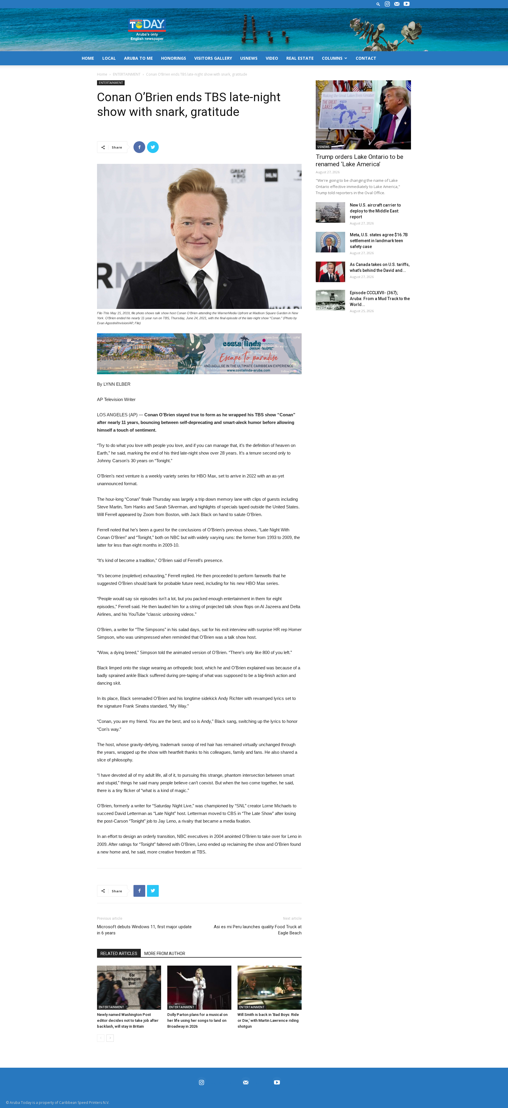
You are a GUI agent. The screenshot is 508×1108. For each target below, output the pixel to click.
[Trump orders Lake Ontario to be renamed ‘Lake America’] (363, 114)
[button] (378, 4)
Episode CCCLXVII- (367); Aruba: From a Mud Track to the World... (380, 298)
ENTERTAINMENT (127, 74)
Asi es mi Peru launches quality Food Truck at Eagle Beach (258, 930)
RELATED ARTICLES (119, 953)
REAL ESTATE (300, 58)
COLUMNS (332, 58)
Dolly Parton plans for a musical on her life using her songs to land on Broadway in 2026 (197, 1020)
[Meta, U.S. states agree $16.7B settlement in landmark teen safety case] (330, 242)
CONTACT (366, 58)
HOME (88, 58)
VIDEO (272, 58)
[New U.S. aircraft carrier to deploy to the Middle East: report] (330, 212)
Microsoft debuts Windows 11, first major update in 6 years (144, 930)
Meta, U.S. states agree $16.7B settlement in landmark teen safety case (379, 240)
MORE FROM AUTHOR (164, 953)
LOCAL (109, 58)
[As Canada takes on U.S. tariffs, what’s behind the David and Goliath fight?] (330, 272)
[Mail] (396, 4)
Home (102, 74)
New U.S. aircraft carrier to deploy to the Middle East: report (375, 211)
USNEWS (249, 58)
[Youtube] (406, 4)
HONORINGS (173, 58)
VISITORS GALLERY (213, 58)
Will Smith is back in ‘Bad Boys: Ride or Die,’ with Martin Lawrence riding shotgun (268, 1020)
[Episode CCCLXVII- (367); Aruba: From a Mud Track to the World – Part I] (330, 300)
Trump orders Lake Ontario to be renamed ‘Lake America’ (359, 160)
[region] (199, 353)
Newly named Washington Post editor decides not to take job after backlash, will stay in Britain (127, 1020)
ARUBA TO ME (138, 58)
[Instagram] (387, 4)
